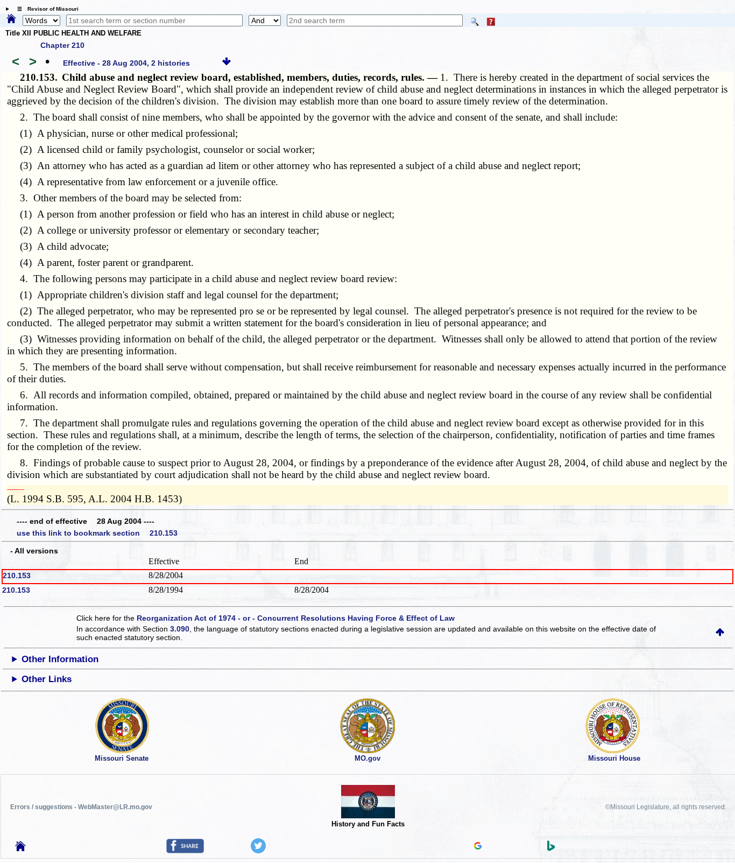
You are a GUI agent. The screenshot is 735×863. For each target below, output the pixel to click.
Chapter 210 (62, 45)
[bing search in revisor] (551, 848)
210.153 (17, 575)
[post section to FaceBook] (185, 850)
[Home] (11, 19)
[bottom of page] (226, 63)
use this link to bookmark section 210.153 (97, 533)
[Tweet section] (258, 850)
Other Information (60, 659)
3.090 (179, 629)
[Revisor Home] (20, 848)
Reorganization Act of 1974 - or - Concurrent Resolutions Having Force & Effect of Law (296, 618)
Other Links (47, 679)
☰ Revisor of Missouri (45, 9)
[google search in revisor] (478, 847)
